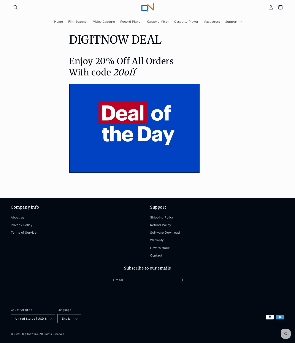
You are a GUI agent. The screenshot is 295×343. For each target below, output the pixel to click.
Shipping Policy (162, 217)
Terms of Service (24, 232)
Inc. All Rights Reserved (49, 333)
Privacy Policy (21, 225)
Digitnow (28, 333)
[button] (15, 7)
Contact (156, 255)
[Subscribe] (181, 280)
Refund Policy (160, 225)
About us (17, 217)
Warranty (157, 240)
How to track (160, 247)
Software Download (165, 232)
